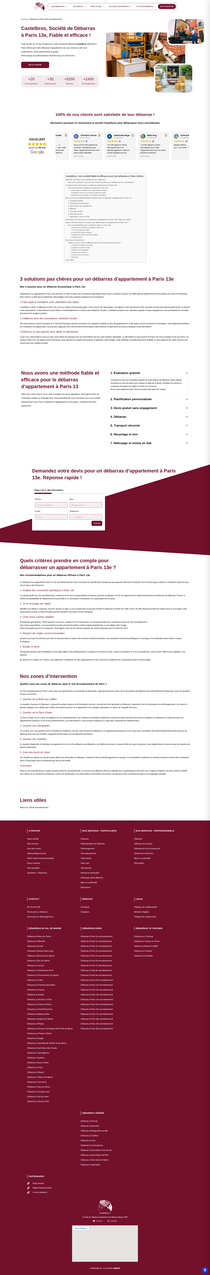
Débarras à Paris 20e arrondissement (97, 1029)
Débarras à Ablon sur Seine (39, 936)
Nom (71, 499)
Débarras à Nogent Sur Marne (40, 1019)
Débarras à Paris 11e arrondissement (97, 985)
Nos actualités (33, 868)
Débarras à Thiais (35, 1067)
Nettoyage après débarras (92, 878)
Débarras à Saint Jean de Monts (94, 1160)
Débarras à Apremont (90, 1126)
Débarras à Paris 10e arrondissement (97, 980)
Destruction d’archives (143, 853)
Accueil (24, 19)
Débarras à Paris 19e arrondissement (97, 1024)
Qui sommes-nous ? (58, 6)
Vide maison (86, 858)
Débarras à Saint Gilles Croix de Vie (96, 1150)
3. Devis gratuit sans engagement (80, 206)
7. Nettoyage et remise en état (78, 217)
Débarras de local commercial (147, 849)
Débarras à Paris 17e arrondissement (97, 1014)
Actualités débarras (144, 6)
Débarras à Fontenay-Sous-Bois (41, 985)
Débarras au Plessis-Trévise (39, 1033)
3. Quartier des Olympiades (80, 250)
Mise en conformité (89, 883)
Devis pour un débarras (37, 912)
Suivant (97, 523)
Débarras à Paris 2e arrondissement (96, 941)
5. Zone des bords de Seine (80, 255)
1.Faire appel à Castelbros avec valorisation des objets (89, 190)
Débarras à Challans (90, 1136)
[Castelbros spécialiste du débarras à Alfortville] (39, 6)
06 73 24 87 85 (166, 6)
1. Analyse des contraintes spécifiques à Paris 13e (87, 227)
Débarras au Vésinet (143, 951)
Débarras (85, 839)
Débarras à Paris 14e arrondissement (97, 999)
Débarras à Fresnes (35, 990)
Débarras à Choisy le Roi (38, 1101)
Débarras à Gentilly (35, 995)
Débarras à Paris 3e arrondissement (96, 946)
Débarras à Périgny (35, 1024)
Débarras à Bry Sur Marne (38, 961)
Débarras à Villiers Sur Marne (40, 1077)
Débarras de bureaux (143, 844)
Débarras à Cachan (35, 966)
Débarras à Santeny (35, 1058)
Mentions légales (141, 912)
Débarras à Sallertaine (90, 1165)
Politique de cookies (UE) (145, 917)
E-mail (37, 511)
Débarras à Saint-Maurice (38, 1053)
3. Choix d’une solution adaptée (81, 232)
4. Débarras (72, 209)
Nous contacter (33, 863)
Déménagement (88, 849)
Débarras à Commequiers (92, 1145)
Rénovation (86, 887)
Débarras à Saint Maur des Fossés (42, 1048)
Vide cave (85, 863)
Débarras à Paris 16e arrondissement (97, 1009)
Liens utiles (69, 260)
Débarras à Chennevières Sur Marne (43, 975)
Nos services (78, 6)
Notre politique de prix (36, 853)
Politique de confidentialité (145, 907)
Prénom (38, 499)
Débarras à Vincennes (37, 1082)
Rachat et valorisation (90, 873)
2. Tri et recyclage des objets (80, 230)
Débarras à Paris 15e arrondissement (97, 1004)
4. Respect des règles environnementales (84, 235)
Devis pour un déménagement (40, 917)
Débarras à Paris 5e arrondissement (96, 956)
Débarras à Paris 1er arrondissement (96, 936)
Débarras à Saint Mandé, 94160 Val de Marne (47, 1043)
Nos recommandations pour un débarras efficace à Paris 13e (89, 225)
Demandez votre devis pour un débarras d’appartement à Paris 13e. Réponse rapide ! (98, 219)
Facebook (85, 907)
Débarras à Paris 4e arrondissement (96, 951)
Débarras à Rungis (35, 1038)
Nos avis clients (34, 849)
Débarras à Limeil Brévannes (39, 1009)
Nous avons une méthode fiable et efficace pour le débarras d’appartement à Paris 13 (98, 198)
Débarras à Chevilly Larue (38, 1092)
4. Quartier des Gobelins (79, 252)
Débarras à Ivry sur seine (38, 1097)
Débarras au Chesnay (143, 936)
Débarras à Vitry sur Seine (38, 1087)
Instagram (85, 912)
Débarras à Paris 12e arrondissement (97, 990)
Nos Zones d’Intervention (119, 6)
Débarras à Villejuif (35, 1072)
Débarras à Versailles (143, 956)
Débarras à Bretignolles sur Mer (94, 1131)
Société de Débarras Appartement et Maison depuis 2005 (105, 1217)
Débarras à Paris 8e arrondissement (96, 970)
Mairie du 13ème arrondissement (34, 807)
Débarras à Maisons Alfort (38, 1014)
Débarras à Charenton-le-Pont (40, 970)
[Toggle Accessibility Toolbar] (205, 1270)
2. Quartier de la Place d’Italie (80, 247)
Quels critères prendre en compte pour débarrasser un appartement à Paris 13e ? (97, 222)
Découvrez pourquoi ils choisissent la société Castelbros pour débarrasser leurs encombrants (101, 182)
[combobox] (72, 516)
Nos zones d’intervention (74, 240)
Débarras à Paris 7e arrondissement (96, 966)
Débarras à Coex (88, 1140)
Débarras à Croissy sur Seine (147, 941)
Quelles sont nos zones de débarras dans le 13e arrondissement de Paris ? (94, 243)
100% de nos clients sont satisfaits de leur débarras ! (85, 180)
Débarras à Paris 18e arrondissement (97, 1019)
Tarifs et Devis (96, 6)
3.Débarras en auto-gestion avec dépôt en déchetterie (88, 195)
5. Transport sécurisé (75, 211)
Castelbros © (105, 1213)
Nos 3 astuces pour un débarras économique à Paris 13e (88, 188)
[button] (188, 146)
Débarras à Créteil (35, 980)
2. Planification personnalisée (78, 203)
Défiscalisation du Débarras (93, 844)
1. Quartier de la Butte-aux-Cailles (82, 245)
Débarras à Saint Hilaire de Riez (95, 1155)
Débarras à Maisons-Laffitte (146, 946)
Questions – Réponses (37, 873)
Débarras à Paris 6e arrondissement (96, 961)
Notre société (33, 839)
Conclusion (74, 257)
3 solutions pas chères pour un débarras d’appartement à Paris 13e (91, 185)
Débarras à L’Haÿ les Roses (39, 1004)
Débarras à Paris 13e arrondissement (97, 995)
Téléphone (74, 511)
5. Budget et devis (76, 237)
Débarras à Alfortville (36, 941)
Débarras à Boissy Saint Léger (40, 951)
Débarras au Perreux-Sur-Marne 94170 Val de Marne (50, 1029)
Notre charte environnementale (40, 858)
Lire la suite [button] (63, 156)
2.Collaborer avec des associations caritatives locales (88, 193)
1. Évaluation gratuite (75, 201)
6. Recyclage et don (75, 214)
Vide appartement (88, 853)
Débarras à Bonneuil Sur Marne (41, 956)
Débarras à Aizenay (89, 1121)
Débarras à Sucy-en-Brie (38, 1063)
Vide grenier (86, 868)
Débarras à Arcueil (35, 946)
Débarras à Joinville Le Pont (39, 999)
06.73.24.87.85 (33, 907)
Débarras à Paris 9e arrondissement (96, 975)
